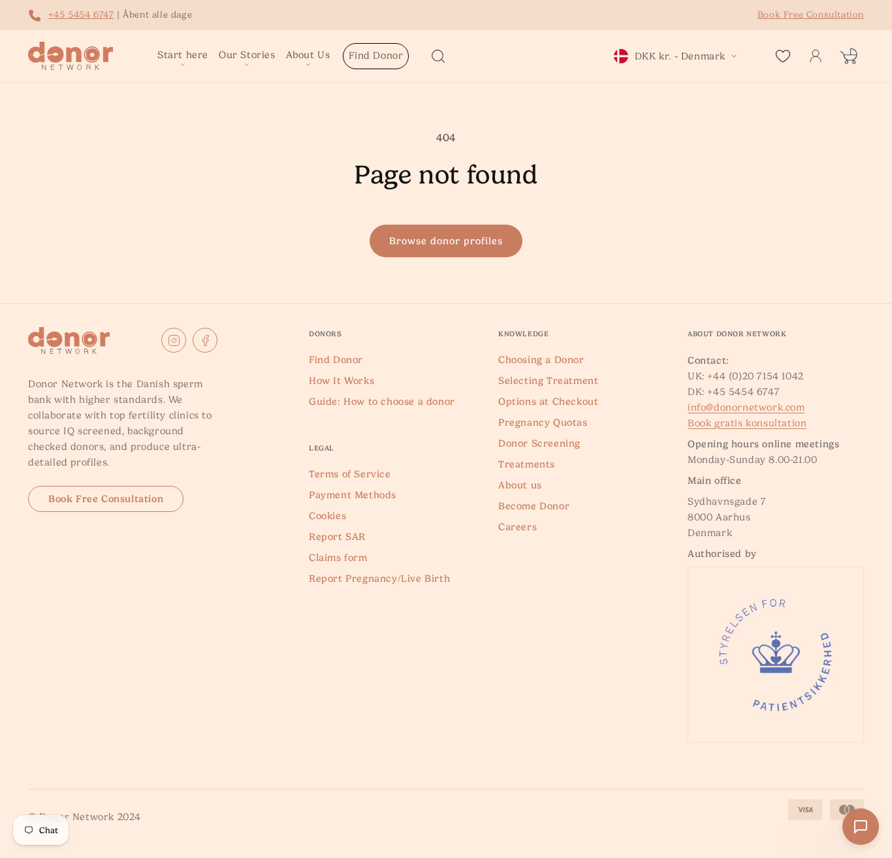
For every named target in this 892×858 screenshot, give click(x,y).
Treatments (526, 464)
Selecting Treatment (548, 381)
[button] (183, 56)
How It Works (341, 381)
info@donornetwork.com (746, 407)
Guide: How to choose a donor (382, 401)
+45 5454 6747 (81, 14)
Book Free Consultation (105, 499)
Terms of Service (350, 474)
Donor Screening (539, 443)
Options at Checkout (548, 401)
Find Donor (336, 360)
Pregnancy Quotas (543, 422)
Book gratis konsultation (747, 423)
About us (520, 485)
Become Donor (533, 506)
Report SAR (337, 537)
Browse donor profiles (446, 241)
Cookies (327, 516)
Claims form (338, 558)
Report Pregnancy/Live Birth (379, 578)
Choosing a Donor (541, 360)
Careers (517, 527)
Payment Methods (352, 495)
